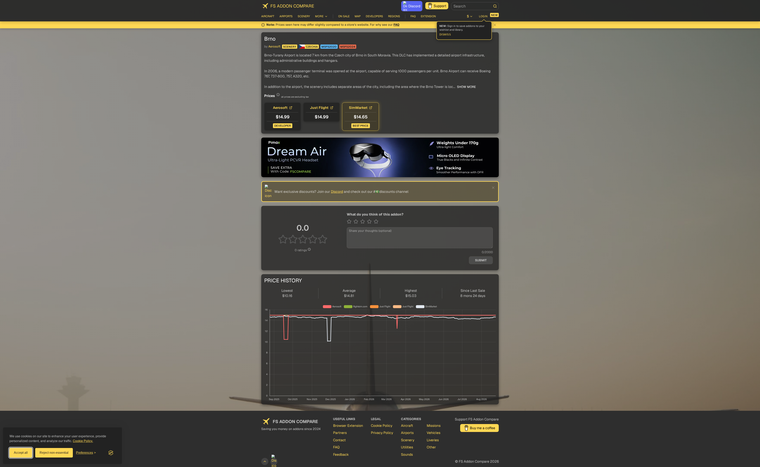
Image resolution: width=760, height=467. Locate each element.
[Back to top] (264, 461)
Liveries (433, 440)
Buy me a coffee (482, 428)
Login (483, 16)
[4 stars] (370, 221)
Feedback (341, 454)
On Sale (344, 16)
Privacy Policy (382, 432)
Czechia (312, 47)
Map (358, 16)
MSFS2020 (329, 47)
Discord (414, 6)
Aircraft (267, 16)
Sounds (407, 454)
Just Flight (319, 107)
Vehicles (433, 432)
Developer (282, 125)
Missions (434, 425)
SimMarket (358, 107)
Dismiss (445, 34)
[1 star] (350, 221)
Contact (339, 440)
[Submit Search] (495, 6)
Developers (374, 16)
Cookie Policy (381, 425)
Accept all (21, 452)
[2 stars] (356, 221)
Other (431, 447)
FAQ (413, 16)
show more (466, 87)
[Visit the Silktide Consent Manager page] (111, 452)
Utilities (407, 447)
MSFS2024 (347, 47)
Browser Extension (348, 425)
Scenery (304, 16)
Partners (340, 432)
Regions (394, 16)
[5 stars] (376, 221)
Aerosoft (274, 47)
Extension (428, 16)
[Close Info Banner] (495, 25)
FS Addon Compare (292, 6)
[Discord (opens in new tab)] (273, 461)
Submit (481, 260)
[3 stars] (363, 221)
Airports (286, 16)
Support (440, 6)
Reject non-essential (54, 452)
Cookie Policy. (83, 440)
